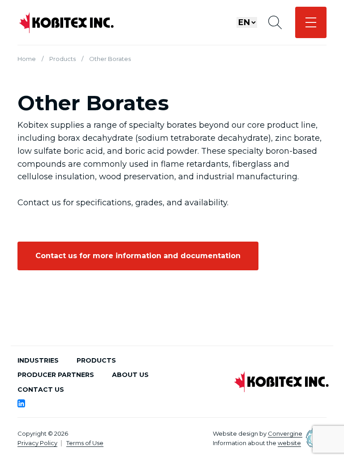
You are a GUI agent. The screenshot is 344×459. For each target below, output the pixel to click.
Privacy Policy (37, 442)
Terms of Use (84, 442)
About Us (130, 375)
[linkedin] (21, 403)
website (289, 442)
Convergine (285, 433)
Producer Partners (55, 375)
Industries (38, 360)
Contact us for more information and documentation (138, 255)
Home (26, 58)
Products (62, 58)
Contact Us (40, 389)
